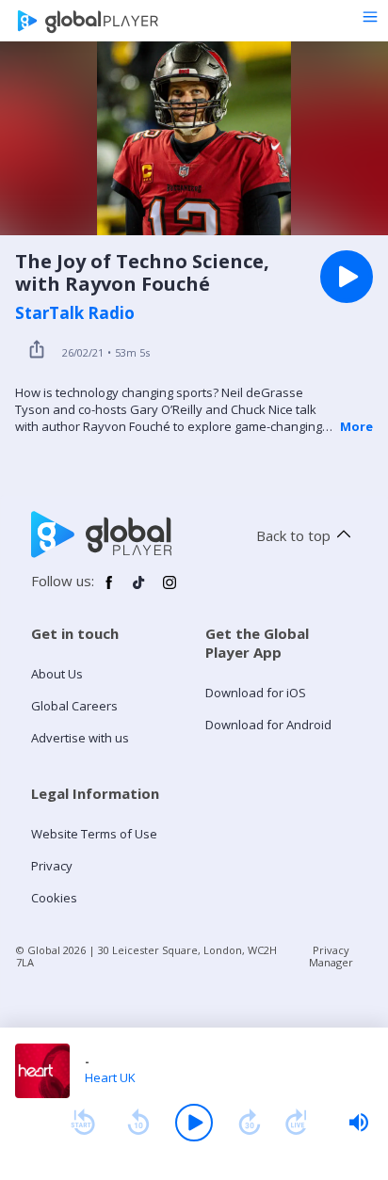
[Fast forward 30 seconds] (249, 1122)
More (356, 426)
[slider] (359, 1123)
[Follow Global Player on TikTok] (139, 590)
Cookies (54, 897)
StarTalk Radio (75, 313)
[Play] (194, 1122)
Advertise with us (80, 737)
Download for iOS (255, 692)
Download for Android (268, 724)
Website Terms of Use (94, 833)
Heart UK (110, 1077)
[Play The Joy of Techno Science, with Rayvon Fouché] (346, 276)
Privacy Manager (331, 956)
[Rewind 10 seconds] (138, 1122)
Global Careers (74, 705)
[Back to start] (83, 1122)
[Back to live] (296, 1122)
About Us (57, 673)
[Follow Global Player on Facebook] (109, 590)
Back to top (293, 535)
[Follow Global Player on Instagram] (169, 590)
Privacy (52, 865)
